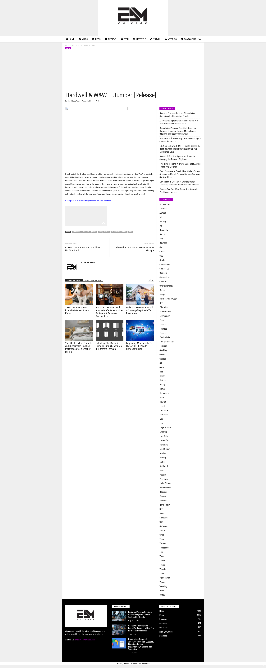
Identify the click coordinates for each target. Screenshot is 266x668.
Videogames (164, 577)
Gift (161, 363)
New (100, 232)
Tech (161, 539)
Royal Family (164, 504)
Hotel (161, 397)
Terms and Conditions (139, 663)
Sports (162, 530)
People (162, 474)
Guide (161, 367)
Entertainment (165, 311)
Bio (160, 225)
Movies (162, 453)
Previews (163, 479)
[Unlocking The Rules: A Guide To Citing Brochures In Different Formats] (109, 330)
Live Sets (163, 436)
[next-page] (152, 280)
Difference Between (168, 298)
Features (163, 328)
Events (162, 320)
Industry (162, 406)
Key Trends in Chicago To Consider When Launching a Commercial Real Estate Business (179, 183)
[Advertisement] (133, 70)
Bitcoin (162, 234)
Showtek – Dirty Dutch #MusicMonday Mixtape (135, 249)
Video (161, 573)
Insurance (163, 410)
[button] (200, 39)
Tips (161, 552)
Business (163, 243)
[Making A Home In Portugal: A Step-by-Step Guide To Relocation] (140, 294)
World (161, 590)
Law (161, 423)
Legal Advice (165, 427)
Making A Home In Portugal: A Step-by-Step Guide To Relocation (140, 310)
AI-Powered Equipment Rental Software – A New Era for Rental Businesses (178, 122)
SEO (161, 509)
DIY (161, 303)
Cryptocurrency (166, 286)
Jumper (93, 232)
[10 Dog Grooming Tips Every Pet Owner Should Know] (79, 294)
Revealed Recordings (119, 232)
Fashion (162, 324)
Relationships (165, 487)
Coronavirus (164, 277)
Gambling (163, 350)
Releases (163, 492)
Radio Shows (165, 483)
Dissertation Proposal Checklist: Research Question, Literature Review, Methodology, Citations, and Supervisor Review (177, 131)
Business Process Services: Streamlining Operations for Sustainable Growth (177, 114)
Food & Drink (165, 337)
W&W (130, 232)
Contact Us (164, 268)
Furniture (163, 346)
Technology (164, 547)
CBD (161, 256)
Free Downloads (166, 341)
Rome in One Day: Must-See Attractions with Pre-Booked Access (178, 190)
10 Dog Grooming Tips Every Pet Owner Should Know (77, 310)
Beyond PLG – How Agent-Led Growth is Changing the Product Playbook (177, 158)
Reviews (163, 500)
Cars (161, 247)
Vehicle (162, 569)
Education (163, 307)
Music (162, 462)
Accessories (164, 204)
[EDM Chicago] (133, 18)
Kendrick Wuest (73, 101)
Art (160, 217)
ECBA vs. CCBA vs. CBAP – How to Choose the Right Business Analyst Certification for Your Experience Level (179, 149)
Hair (161, 371)
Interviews (163, 414)
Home (67, 45)
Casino (162, 251)
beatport (76, 232)
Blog (161, 238)
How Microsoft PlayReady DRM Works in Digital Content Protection (180, 140)
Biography (163, 230)
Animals (162, 213)
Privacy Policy (123, 663)
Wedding (163, 586)
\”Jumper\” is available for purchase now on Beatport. (88, 201)
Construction (164, 264)
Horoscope (164, 393)
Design (162, 294)
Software (163, 526)
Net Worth (163, 466)
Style (161, 535)
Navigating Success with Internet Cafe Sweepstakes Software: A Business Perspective (109, 312)
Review (162, 496)
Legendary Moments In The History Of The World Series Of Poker (139, 346)
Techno (162, 543)
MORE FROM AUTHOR (93, 280)
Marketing (163, 444)
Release (106, 232)
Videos (162, 582)
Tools (161, 556)
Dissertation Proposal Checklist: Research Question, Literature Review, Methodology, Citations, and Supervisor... (141, 644)
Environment (164, 316)
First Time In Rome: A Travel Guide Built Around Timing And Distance (179, 165)
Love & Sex (164, 440)
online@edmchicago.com (85, 640)
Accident (163, 208)
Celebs (162, 260)
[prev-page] (149, 280)
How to (162, 401)
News (73, 45)
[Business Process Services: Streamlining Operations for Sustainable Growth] (119, 616)
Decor (162, 290)
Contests (163, 273)
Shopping (163, 517)
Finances (163, 333)
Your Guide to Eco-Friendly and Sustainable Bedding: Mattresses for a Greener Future (78, 347)
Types (162, 565)
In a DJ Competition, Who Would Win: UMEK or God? (83, 249)
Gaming (162, 359)
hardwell (85, 232)
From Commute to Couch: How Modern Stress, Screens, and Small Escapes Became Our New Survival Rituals (179, 174)
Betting (162, 221)
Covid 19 (163, 281)
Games (162, 354)
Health (162, 376)
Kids (161, 419)
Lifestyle (163, 432)
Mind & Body (164, 449)
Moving (162, 457)
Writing (162, 595)
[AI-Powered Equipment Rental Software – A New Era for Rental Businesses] (119, 630)
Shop (161, 513)
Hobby (162, 384)
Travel (162, 560)
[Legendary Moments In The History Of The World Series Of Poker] (140, 330)
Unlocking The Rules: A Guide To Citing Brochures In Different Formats (109, 346)
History (162, 380)
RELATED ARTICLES (74, 280)
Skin (161, 522)
